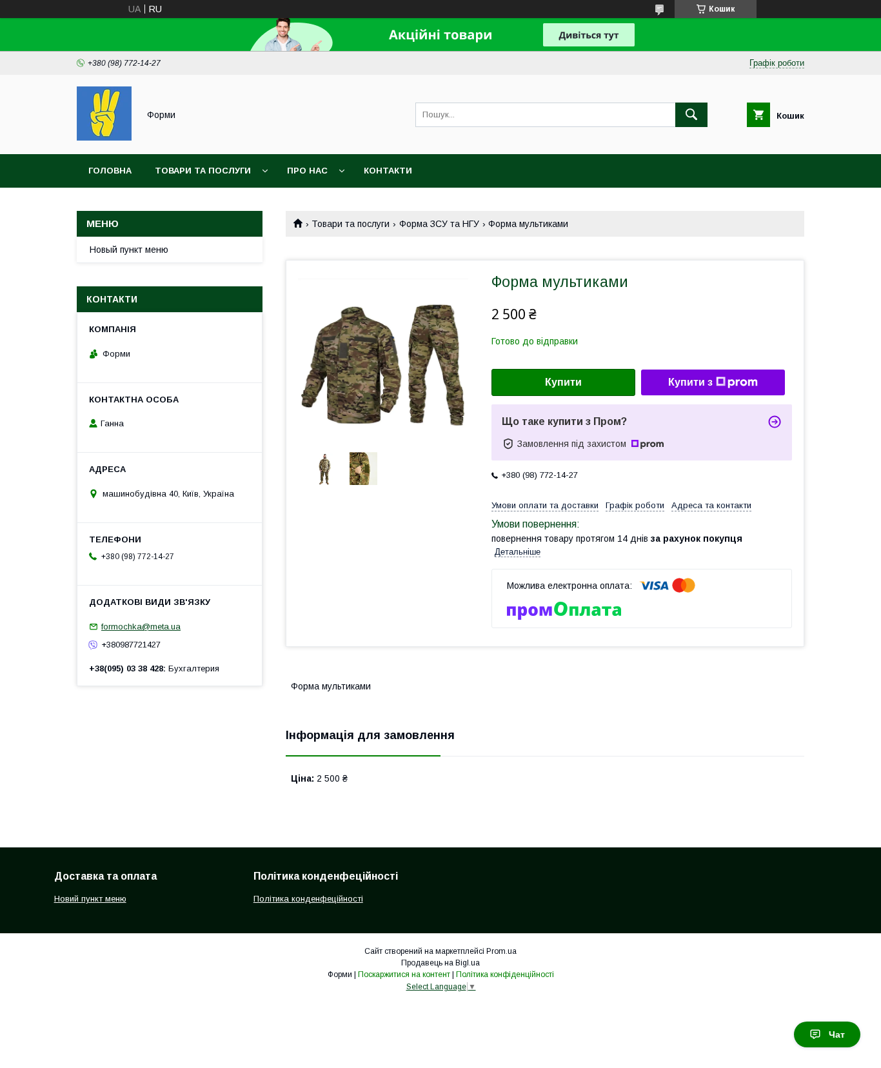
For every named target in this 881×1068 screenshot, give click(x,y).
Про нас (307, 170)
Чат (837, 1034)
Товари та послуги (203, 170)
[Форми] (104, 137)
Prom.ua (501, 951)
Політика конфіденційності (505, 974)
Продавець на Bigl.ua (440, 962)
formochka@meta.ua (141, 626)
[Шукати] (691, 115)
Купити (563, 382)
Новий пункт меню (90, 899)
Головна (110, 170)
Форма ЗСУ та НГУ (439, 224)
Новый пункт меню (129, 249)
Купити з (690, 382)
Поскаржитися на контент (404, 974)
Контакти (388, 170)
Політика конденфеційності (308, 899)
